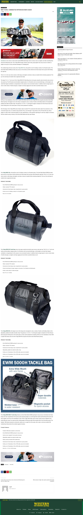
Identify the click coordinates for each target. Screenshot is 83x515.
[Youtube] (50, 513)
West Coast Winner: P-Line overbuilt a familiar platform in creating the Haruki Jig (70, 59)
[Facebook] (2, 14)
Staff (3, 11)
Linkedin (46, 512)
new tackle (11, 464)
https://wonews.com (12, 488)
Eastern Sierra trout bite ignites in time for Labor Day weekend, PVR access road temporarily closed (69, 69)
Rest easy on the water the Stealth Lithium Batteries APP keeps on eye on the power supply (70, 54)
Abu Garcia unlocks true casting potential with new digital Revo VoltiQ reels (70, 64)
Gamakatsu (6, 464)
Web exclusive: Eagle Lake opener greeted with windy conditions (43, 480)
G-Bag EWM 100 (21, 67)
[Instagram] (37, 513)
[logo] (5, 2)
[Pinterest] (7, 14)
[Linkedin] (44, 513)
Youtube (52, 512)
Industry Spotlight (3, 7)
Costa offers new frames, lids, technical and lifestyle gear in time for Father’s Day (13, 480)
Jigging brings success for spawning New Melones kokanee (69, 74)
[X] (5, 14)
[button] (80, 2)
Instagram (40, 512)
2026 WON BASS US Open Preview (65, 49)
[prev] (79, 500)
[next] (81, 500)
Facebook (33, 512)
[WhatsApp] (10, 14)
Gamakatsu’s (3, 60)
